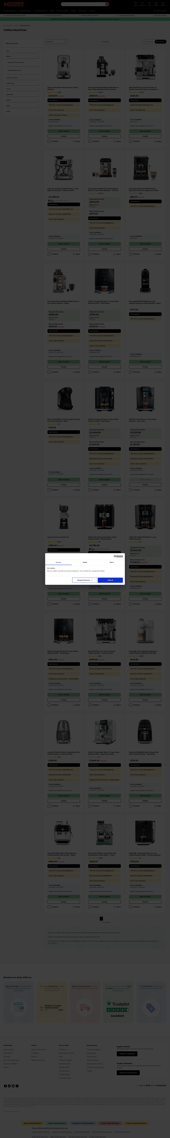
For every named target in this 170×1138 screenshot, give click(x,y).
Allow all (110, 580)
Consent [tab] (58, 562)
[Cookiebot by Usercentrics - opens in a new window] (115, 556)
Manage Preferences (83, 580)
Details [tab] (85, 562)
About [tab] (112, 562)
